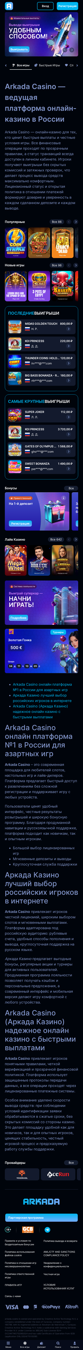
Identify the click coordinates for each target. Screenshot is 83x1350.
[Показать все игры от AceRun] (58, 1174)
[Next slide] (75, 65)
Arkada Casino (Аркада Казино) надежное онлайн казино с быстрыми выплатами (40, 711)
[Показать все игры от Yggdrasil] (22, 1174)
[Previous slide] (8, 65)
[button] (64, 50)
